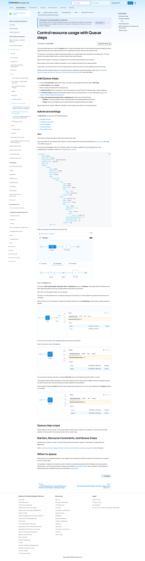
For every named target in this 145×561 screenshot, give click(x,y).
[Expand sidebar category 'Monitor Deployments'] (29, 150)
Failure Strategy (45, 124)
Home (11, 7)
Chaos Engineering (24, 540)
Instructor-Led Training (62, 529)
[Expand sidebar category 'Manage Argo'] (29, 190)
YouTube (58, 508)
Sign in (123, 3)
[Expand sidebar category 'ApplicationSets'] (29, 182)
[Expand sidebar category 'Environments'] (29, 58)
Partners (58, 532)
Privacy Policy (96, 502)
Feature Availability (61, 521)
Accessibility (96, 505)
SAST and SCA (22, 537)
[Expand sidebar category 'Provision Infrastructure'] (29, 45)
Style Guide (59, 534)
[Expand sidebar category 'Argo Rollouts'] (29, 178)
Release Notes (53, 7)
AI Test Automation (24, 553)
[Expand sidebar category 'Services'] (29, 54)
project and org (71, 149)
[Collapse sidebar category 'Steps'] (29, 74)
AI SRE (20, 543)
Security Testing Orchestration (27, 532)
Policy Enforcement (46, 129)
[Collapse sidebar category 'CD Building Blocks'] (29, 49)
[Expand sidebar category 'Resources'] (29, 200)
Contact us (115, 3)
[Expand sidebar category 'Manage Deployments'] (29, 146)
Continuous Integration (25, 505)
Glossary (71, 7)
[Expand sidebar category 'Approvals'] (29, 95)
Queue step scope (124, 23)
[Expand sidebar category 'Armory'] (29, 235)
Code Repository (23, 502)
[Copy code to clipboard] (109, 154)
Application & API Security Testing (29, 529)
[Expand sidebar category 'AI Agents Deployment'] (29, 158)
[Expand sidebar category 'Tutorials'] (29, 223)
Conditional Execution (46, 122)
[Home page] (38, 12)
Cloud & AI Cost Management (27, 518)
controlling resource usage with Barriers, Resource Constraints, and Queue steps (65, 448)
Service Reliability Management (28, 545)
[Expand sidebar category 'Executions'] (29, 70)
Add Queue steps (123, 16)
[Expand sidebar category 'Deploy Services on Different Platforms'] (29, 40)
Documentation (21, 7)
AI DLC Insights (23, 551)
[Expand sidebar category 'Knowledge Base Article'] (29, 231)
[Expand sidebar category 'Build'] (29, 125)
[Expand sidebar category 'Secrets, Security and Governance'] (29, 195)
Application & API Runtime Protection (30, 526)
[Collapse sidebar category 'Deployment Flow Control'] (29, 103)
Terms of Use (96, 500)
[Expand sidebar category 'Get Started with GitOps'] (29, 166)
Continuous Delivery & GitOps (27, 508)
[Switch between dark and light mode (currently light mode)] (135, 3)
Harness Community (61, 502)
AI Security (21, 521)
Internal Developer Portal (26, 548)
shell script (99, 141)
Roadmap (43, 7)
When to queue (123, 30)
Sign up (130, 3)
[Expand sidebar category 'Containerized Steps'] (29, 121)
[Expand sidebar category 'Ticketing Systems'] (29, 99)
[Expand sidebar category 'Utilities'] (29, 91)
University (63, 7)
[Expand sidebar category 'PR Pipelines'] (29, 186)
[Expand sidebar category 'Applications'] (29, 174)
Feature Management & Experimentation (30, 516)
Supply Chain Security (25, 534)
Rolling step (74, 468)
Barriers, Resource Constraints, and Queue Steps (129, 27)
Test (122, 21)
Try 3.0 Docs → (100, 23)
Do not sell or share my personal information (106, 508)
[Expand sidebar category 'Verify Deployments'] (29, 154)
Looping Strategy (45, 127)
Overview (21, 500)
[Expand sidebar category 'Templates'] (29, 133)
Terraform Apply (82, 466)
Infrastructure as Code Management (29, 510)
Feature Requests (60, 518)
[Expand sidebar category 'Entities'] (29, 170)
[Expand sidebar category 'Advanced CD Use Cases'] (29, 137)
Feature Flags (22, 513)
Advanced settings (124, 18)
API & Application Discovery (27, 524)
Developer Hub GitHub (62, 510)
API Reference (33, 7)
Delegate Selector (45, 119)
